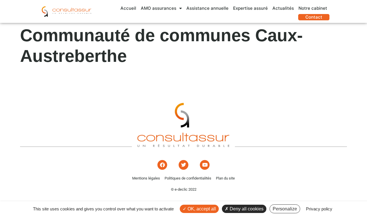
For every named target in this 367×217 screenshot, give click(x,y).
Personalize (285, 208)
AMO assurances (158, 8)
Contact (313, 17)
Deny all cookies (246, 208)
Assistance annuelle (207, 8)
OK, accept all (201, 208)
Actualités (283, 8)
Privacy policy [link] (319, 208)
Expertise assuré (250, 8)
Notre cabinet (312, 8)
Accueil (128, 8)
